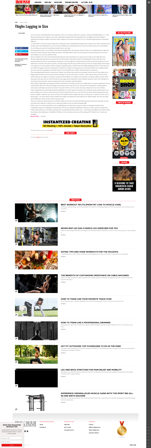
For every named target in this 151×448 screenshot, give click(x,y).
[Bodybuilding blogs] (121, 437)
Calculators (43, 427)
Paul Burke (22, 33)
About (41, 424)
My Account (67, 427)
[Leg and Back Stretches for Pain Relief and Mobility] (36, 369)
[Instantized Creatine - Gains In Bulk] (70, 127)
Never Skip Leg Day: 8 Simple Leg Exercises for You (89, 228)
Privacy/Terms (133, 445)
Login (51, 130)
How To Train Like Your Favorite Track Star (86, 299)
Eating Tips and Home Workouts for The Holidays (89, 252)
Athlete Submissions (94, 427)
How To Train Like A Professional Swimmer (85, 322)
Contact (91, 424)
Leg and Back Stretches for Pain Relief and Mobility (91, 370)
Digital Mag (58, 2)
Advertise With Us (94, 433)
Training (43, 116)
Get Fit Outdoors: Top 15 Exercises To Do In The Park (91, 346)
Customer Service (69, 430)
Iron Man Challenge (71, 2)
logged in (38, 137)
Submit (12, 445)
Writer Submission (94, 430)
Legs (16, 22)
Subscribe (38, 2)
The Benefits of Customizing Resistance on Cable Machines (95, 275)
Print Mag (48, 2)
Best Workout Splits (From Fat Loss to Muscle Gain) (91, 205)
